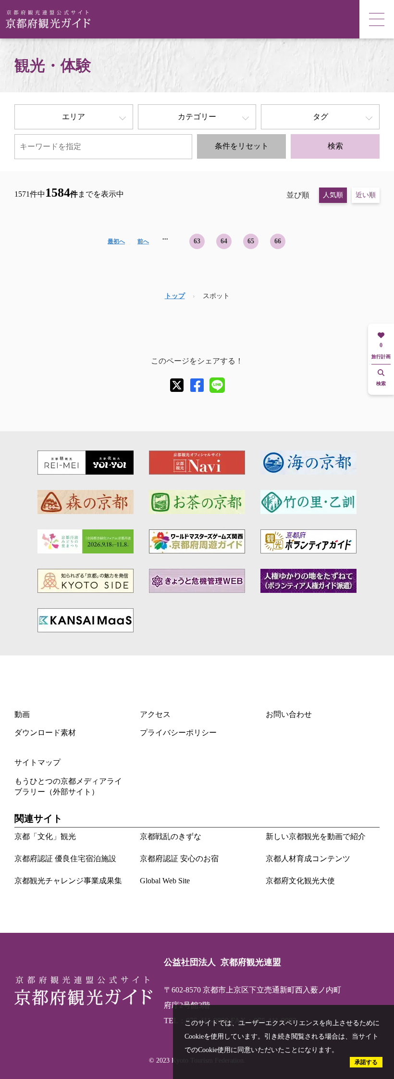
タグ (320, 117)
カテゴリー (197, 117)
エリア (73, 117)
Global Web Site (165, 881)
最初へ (116, 241)
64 (224, 241)
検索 (335, 146)
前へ (143, 241)
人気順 (333, 195)
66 (277, 241)
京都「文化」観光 (45, 836)
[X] (177, 385)
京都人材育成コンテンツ (308, 858)
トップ (175, 296)
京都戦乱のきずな (170, 836)
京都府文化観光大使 (300, 881)
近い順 (366, 195)
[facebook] (197, 385)
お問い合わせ (289, 714)
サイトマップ (37, 762)
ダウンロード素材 (45, 732)
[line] (217, 385)
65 (250, 241)
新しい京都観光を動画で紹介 (316, 836)
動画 (22, 714)
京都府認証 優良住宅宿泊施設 (65, 858)
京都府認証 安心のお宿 (179, 858)
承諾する (366, 1062)
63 (197, 241)
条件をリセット (242, 146)
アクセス (155, 714)
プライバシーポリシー (178, 732)
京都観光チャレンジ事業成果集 (68, 881)
